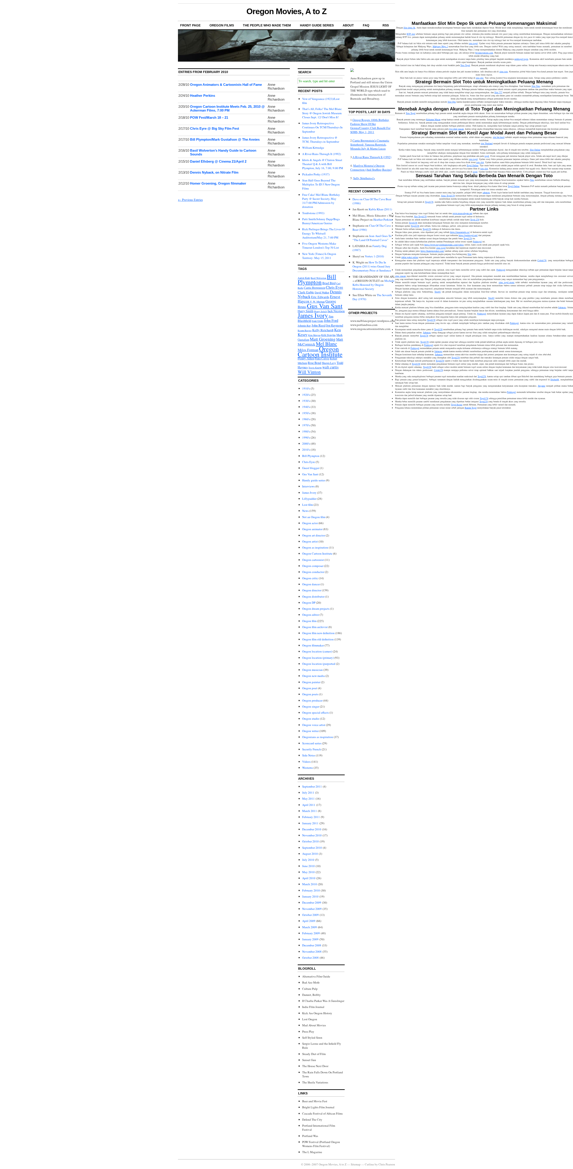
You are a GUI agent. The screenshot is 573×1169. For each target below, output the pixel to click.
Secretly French (311, 749)
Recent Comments (365, 191)
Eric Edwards (320, 297)
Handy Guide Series (317, 25)
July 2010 (308, 860)
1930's (306, 401)
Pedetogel (477, 241)
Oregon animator (312, 529)
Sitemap (356, 1164)
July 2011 (308, 792)
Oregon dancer (311, 584)
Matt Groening (323, 339)
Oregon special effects (315, 712)
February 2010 (311, 890)
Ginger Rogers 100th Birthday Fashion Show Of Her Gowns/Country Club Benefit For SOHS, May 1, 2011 (370, 126)
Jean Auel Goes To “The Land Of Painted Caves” (372, 238)
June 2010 (308, 866)
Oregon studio (310, 719)
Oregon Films (222, 25)
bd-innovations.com (484, 52)
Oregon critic (310, 578)
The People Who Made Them (267, 25)
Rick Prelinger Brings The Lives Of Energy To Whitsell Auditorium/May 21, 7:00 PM (323, 233)
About (348, 25)
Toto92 (437, 291)
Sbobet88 (554, 379)
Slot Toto (536, 86)
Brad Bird (329, 283)
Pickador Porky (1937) (315, 174)
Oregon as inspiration (315, 547)
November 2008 (312, 951)
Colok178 (541, 260)
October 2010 (310, 841)
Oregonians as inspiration (317, 737)
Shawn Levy (329, 363)
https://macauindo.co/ (460, 232)
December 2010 (311, 829)
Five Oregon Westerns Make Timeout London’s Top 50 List (320, 245)
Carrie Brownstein (314, 288)
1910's (306, 388)
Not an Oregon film (313, 517)
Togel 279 (474, 219)
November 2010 (312, 835)
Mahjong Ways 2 (440, 46)
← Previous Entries (190, 200)
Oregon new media (313, 676)
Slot (469, 254)
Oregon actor (310, 523)
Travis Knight (315, 367)
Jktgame (541, 385)
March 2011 (309, 811)
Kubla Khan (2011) (380, 209)
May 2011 (308, 799)
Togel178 (429, 201)
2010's (306, 450)
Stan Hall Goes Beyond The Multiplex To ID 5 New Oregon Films (321, 184)
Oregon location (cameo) (317, 651)
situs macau (400, 276)
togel (487, 155)
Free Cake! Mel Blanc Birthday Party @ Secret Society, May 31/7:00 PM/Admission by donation (321, 201)
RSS (386, 25)
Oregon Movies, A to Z (286, 11)
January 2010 (310, 896)
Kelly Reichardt (323, 330)
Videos (306, 762)
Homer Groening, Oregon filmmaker (218, 183)
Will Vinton (309, 372)
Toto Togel (465, 65)
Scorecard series (311, 743)
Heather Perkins (202, 95)
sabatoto (486, 192)
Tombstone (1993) (313, 213)
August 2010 (310, 854)
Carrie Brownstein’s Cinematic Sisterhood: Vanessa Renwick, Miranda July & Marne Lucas (369, 144)
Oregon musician (312, 670)
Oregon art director (313, 535)
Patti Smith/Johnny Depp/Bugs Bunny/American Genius (321, 221)
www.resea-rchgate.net (462, 213)
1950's (306, 413)
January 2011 (310, 823)
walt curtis (330, 367)
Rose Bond (314, 363)
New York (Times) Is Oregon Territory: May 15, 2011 (319, 256)
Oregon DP (308, 603)
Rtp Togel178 (420, 216)
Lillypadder (309, 499)
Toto (532, 179)
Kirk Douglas (328, 335)
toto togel (473, 43)
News (305, 511)
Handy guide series (313, 480)
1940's (306, 407)
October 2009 (310, 915)
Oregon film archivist (315, 627)
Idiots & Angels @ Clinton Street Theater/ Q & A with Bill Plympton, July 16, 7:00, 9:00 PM (322, 164)
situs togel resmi (506, 282)
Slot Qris (452, 101)
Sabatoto (562, 307)
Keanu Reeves (305, 330)
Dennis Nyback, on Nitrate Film (214, 172)
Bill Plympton (317, 279)
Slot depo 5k (409, 27)
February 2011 (311, 817)
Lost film (307, 505)
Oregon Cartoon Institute (320, 351)
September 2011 (312, 786)
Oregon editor (310, 615)
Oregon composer (312, 566)
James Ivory (313, 315)
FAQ (366, 25)
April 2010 (308, 878)
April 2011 (308, 805)
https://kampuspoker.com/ (432, 250)
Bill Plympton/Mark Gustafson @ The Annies (225, 139)
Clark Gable (306, 292)
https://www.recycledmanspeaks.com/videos (444, 244)
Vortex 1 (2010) (374, 256)
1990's (306, 437)
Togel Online (472, 165)
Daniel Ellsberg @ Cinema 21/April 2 (218, 161)
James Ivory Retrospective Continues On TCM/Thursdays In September (322, 127)
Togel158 (413, 222)
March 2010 (309, 884)
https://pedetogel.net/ (468, 235)
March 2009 (309, 927)
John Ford (331, 320)
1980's (306, 431)
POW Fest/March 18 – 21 (209, 117)
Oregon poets (310, 694)
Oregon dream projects (315, 609)
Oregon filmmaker (313, 645)
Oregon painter (311, 682)
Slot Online (535, 149)
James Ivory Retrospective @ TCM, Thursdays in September (320, 140)
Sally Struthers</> (364, 178)
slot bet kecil (499, 137)
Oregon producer (312, 700)
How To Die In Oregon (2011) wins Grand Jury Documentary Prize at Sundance (372, 266)
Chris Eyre (334, 287)
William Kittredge (313, 148)
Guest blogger (310, 468)
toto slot (479, 77)
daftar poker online (409, 257)
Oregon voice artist (313, 725)
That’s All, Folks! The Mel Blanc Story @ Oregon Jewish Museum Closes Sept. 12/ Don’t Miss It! (322, 113)
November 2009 (312, 909)
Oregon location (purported (318, 664)
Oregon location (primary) (318, 658)
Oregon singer (310, 706)
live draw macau (456, 128)
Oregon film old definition (318, 639)
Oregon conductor (313, 572)
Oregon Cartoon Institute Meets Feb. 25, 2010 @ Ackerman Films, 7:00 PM (227, 108)
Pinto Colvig (322, 358)
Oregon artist (310, 541)
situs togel (441, 247)
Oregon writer (310, 731)
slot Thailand (487, 143)
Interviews (308, 486)
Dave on (358, 199)
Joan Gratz (317, 321)
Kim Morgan (314, 335)
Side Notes (308, 755)
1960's (306, 419)
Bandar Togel (471, 407)
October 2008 (310, 958)
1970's (306, 425)
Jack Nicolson (336, 311)
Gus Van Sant (324, 305)
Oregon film (309, 621)
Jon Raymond (334, 325)
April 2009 (308, 921)
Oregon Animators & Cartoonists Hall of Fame (226, 84)
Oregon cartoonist (313, 560)
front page (190, 25)
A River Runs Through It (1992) (321, 154)
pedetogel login (521, 58)
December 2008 (311, 945)
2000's (306, 443)
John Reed (318, 325)
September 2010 (312, 848)
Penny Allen (306, 358)
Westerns (307, 768)
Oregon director (311, 590)
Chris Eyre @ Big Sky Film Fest (214, 128)
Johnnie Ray (304, 325)
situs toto (503, 71)
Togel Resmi (456, 404)
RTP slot (411, 33)
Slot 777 (498, 92)
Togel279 (455, 357)
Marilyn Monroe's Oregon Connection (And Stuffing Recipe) (371, 168)
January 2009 (310, 939)
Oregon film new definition (318, 633)
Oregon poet (309, 688)
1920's (306, 395)
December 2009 (311, 902)
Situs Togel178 (448, 195)
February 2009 (311, 933)
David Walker (322, 292)
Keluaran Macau (433, 119)
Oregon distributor (313, 596)
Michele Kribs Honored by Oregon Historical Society (373, 285)
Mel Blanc (326, 343)
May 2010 (308, 872)
